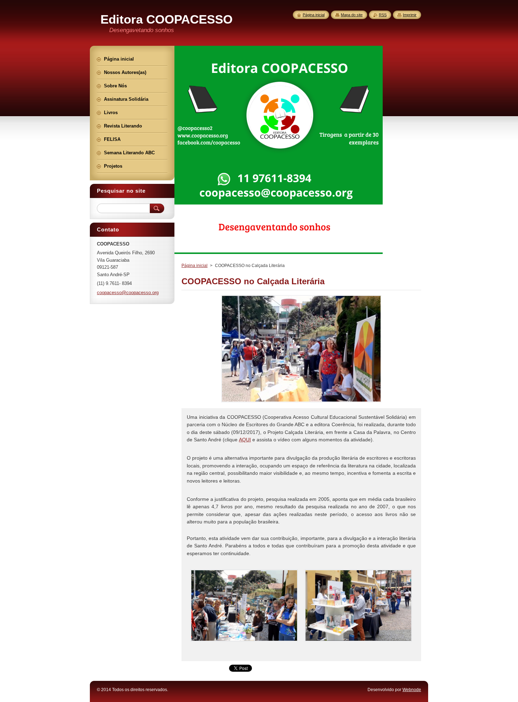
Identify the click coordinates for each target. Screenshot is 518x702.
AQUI (245, 439)
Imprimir (410, 15)
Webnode (411, 690)
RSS (383, 15)
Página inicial (194, 265)
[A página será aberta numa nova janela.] (301, 402)
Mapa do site (352, 15)
